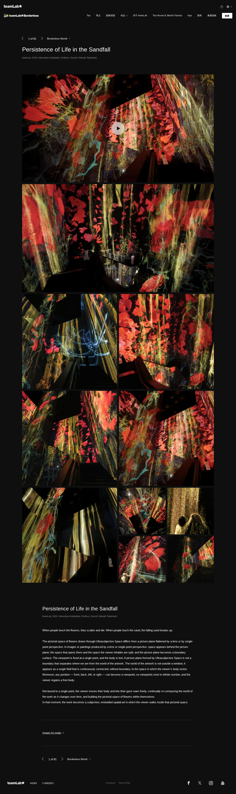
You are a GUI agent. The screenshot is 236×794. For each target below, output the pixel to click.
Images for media (51, 732)
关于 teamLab (140, 15)
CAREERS (48, 783)
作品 (123, 15)
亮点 (98, 15)
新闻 (199, 15)
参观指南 (211, 15)
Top (89, 15)
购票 (227, 16)
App (190, 15)
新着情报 (110, 15)
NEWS (33, 783)
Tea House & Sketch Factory (167, 15)
